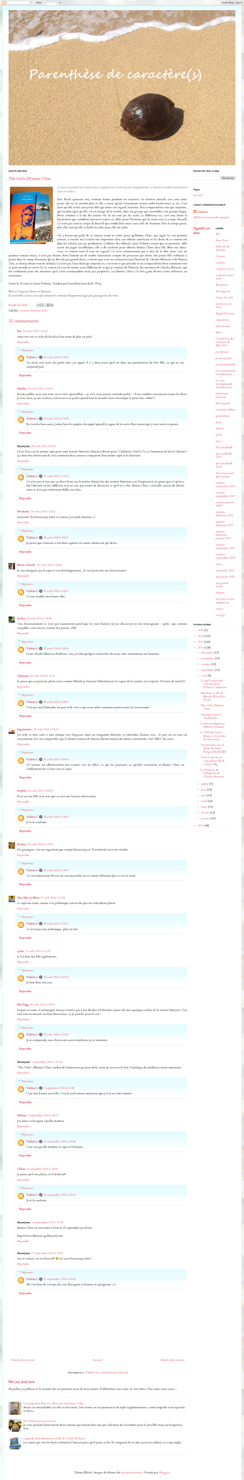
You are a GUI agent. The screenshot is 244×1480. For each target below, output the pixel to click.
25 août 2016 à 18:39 (55, 702)
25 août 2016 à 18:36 (55, 648)
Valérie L (32, 357)
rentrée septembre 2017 (225, 494)
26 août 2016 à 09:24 (40, 791)
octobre (206, 664)
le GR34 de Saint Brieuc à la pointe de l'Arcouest (213, 735)
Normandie (223, 403)
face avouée (223, 326)
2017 (201, 642)
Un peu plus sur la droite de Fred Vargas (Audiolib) (213, 748)
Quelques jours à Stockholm (211, 716)
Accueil (97, 1360)
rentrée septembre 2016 (225, 484)
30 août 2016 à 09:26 (42, 1004)
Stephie (22, 791)
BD (218, 234)
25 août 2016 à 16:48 (38, 618)
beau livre (222, 240)
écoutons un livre (223, 305)
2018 (201, 636)
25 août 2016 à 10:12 (35, 331)
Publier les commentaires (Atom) (107, 1372)
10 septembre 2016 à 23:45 (59, 1141)
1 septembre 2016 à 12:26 (46, 1062)
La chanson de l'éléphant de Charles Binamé (212, 773)
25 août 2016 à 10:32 (40, 389)
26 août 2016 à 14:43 (55, 817)
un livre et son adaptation (225, 600)
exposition (222, 320)
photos (220, 428)
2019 (201, 630)
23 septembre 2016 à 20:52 (59, 1279)
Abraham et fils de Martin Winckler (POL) (213, 696)
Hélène (21, 1115)
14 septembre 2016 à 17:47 (47, 1222)
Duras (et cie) (224, 297)
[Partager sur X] (45, 305)
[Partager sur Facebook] (48, 305)
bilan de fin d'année (223, 248)
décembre (207, 653)
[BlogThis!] (41, 305)
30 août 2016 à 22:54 (55, 1035)
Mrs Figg (23, 1004)
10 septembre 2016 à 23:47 (59, 1195)
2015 (201, 826)
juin (204, 790)
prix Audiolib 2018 (224, 465)
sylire (20, 951)
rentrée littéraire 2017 (224, 523)
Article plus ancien (173, 1360)
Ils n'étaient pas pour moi (39, 1421)
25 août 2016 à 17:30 (42, 676)
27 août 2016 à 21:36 (52, 898)
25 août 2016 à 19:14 (45, 729)
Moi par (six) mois (22, 1381)
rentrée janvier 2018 (225, 504)
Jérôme (21, 844)
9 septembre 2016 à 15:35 (42, 1169)
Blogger (164, 1472)
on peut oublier (225, 410)
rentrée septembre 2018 (225, 556)
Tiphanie (23, 676)
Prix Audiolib (224, 447)
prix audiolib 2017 (224, 455)
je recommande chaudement (225, 372)
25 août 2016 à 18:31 (55, 591)
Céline (21, 1169)
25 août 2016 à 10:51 (43, 446)
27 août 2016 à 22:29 (37, 951)
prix (218, 441)
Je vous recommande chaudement (224, 384)
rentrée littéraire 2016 (34, 311)
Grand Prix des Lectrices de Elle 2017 (225, 342)
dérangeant (223, 291)
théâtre (220, 593)
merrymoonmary (132, 1472)
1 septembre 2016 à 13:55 (58, 1088)
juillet (205, 784)
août (204, 676)
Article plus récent (22, 1360)
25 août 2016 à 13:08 (55, 419)
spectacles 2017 (225, 570)
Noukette (23, 511)
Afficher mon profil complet (211, 217)
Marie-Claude (26, 565)
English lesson (225, 313)
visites (219, 609)
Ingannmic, (24, 729)
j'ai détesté (222, 352)
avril (204, 801)
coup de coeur (224, 269)
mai (204, 795)
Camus (220, 256)
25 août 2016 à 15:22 (42, 511)
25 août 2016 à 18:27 (55, 538)
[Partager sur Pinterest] (52, 305)
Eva (19, 331)
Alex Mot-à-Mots (28, 898)
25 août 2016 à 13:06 (55, 357)
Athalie (21, 389)
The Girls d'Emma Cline (212, 707)
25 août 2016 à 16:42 (49, 565)
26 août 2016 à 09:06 (55, 759)
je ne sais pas (224, 358)
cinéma (220, 263)
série (219, 564)
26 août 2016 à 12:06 (39, 844)
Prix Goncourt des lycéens (225, 475)
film (218, 332)
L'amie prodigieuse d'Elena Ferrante (213, 725)
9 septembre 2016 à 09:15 (43, 1115)
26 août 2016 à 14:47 (55, 870)
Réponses (27, 350)
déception (222, 285)
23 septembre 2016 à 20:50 (47, 1253)
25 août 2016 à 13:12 (55, 476)
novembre (208, 658)
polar (219, 435)
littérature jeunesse (222, 395)
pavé (219, 422)
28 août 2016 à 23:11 (55, 924)
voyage (220, 615)
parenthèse (223, 416)
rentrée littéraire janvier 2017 (223, 535)
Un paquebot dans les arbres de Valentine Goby (53, 1403)
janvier (206, 818)
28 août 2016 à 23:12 (55, 977)
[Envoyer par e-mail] (38, 305)
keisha (21, 618)
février (205, 813)
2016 (201, 648)
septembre (208, 670)
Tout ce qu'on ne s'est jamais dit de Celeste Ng (213, 760)
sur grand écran (222, 584)
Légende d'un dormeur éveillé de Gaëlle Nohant (54, 1438)
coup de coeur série (224, 277)
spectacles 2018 (225, 577)
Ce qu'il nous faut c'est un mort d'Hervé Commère (214, 684)
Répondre (23, 342)
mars (204, 807)
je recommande (225, 364)
